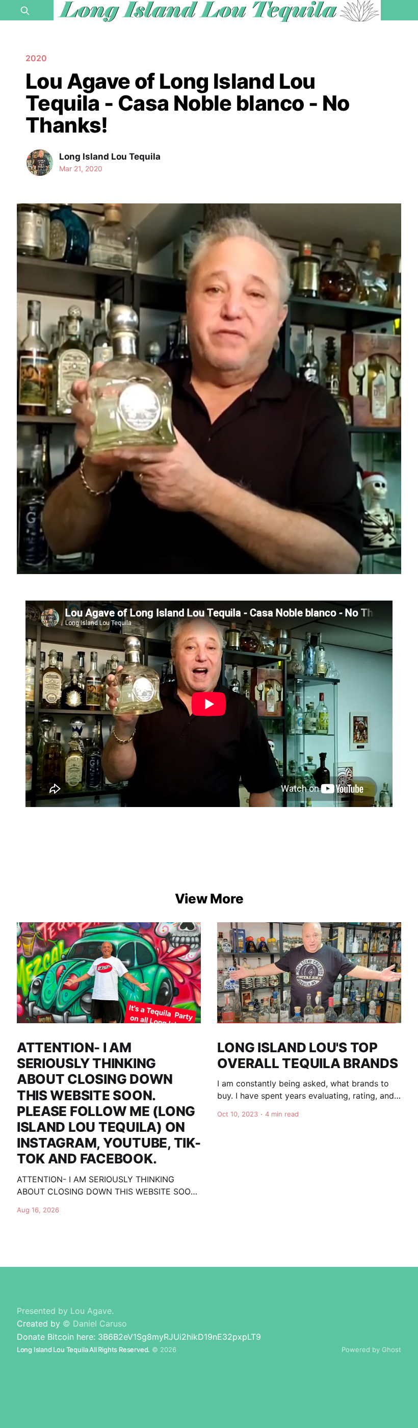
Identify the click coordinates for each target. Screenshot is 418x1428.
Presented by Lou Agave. (65, 1311)
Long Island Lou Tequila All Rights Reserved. (83, 1349)
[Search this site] (25, 11)
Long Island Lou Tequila (110, 156)
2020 (36, 58)
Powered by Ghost (371, 1349)
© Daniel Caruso (95, 1323)
